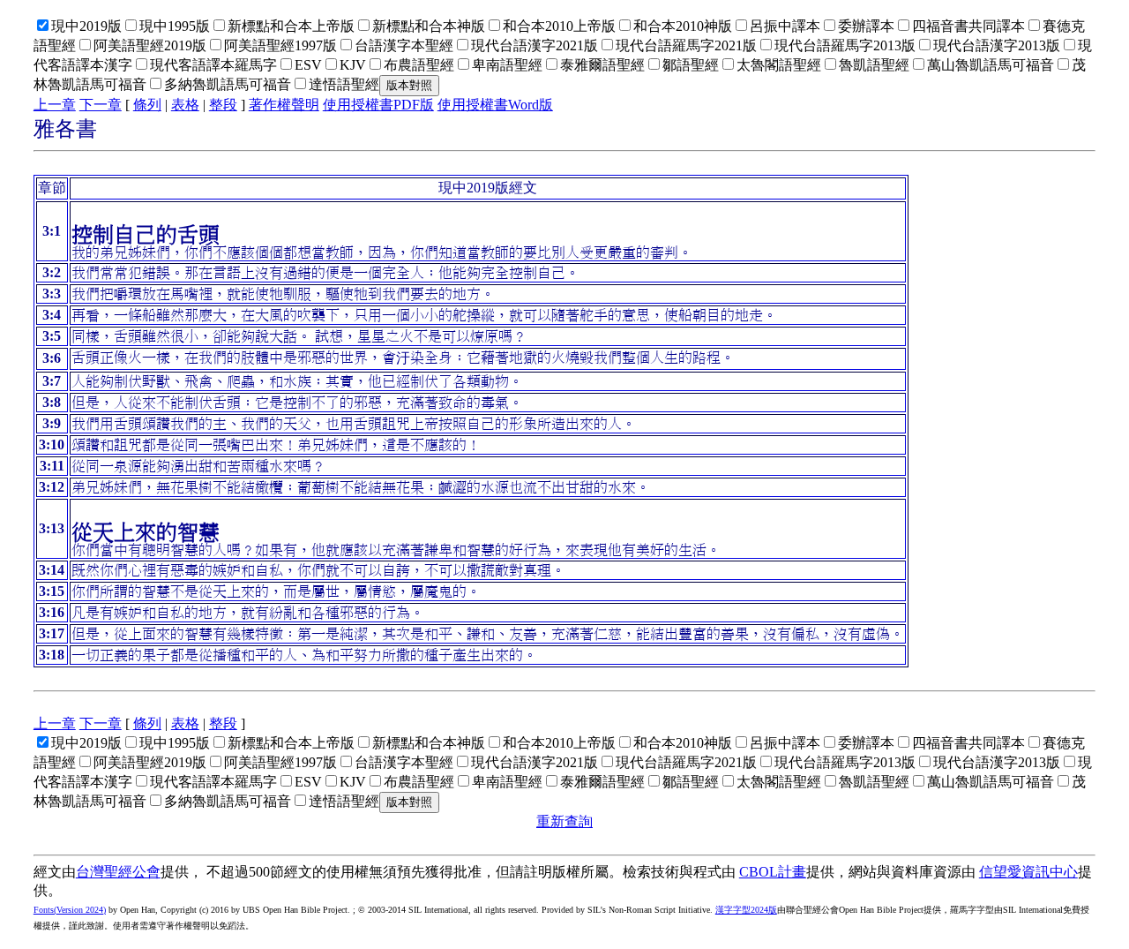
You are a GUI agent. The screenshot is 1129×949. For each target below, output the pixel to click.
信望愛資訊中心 (1028, 871)
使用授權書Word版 (495, 104)
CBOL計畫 (772, 871)
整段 (223, 104)
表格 (185, 104)
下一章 (100, 104)
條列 (147, 104)
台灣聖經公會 (118, 871)
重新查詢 (564, 821)
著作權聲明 (284, 104)
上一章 (55, 104)
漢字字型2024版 (746, 910)
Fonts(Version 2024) (70, 910)
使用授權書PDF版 (378, 104)
